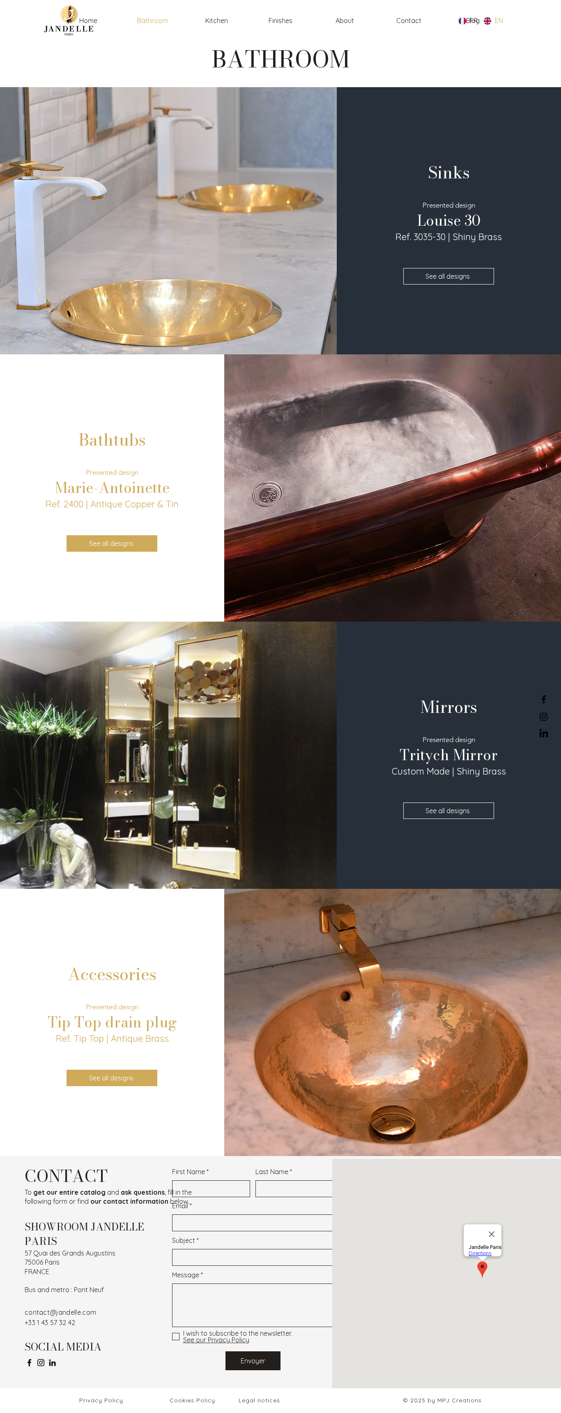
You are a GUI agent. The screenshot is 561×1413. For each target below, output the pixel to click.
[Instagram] (41, 1362)
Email (180, 1206)
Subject (183, 1240)
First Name (188, 1171)
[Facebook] (29, 1362)
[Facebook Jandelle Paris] (543, 699)
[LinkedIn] (52, 1362)
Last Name (271, 1171)
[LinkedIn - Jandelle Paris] (543, 733)
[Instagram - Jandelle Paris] (543, 716)
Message (185, 1275)
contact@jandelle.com (60, 1312)
